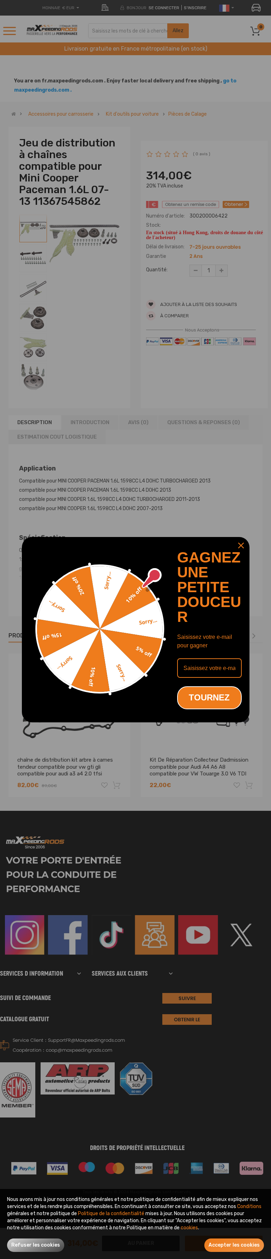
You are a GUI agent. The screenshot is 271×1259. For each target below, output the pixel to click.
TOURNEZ (209, 697)
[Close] (241, 545)
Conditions (249, 1206)
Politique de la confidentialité (111, 1214)
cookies (189, 1228)
